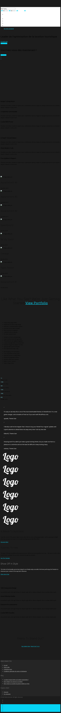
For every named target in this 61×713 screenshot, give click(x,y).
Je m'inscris (3, 55)
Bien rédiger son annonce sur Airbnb (13, 681)
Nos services (4, 43)
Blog (5, 25)
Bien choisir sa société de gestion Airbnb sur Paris (16, 683)
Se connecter (7, 694)
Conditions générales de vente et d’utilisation (15, 671)
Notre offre (7, 667)
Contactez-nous (9, 23)
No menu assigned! (9, 28)
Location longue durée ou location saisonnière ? (16, 679)
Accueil (5, 665)
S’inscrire (6, 692)
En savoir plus (4, 41)
